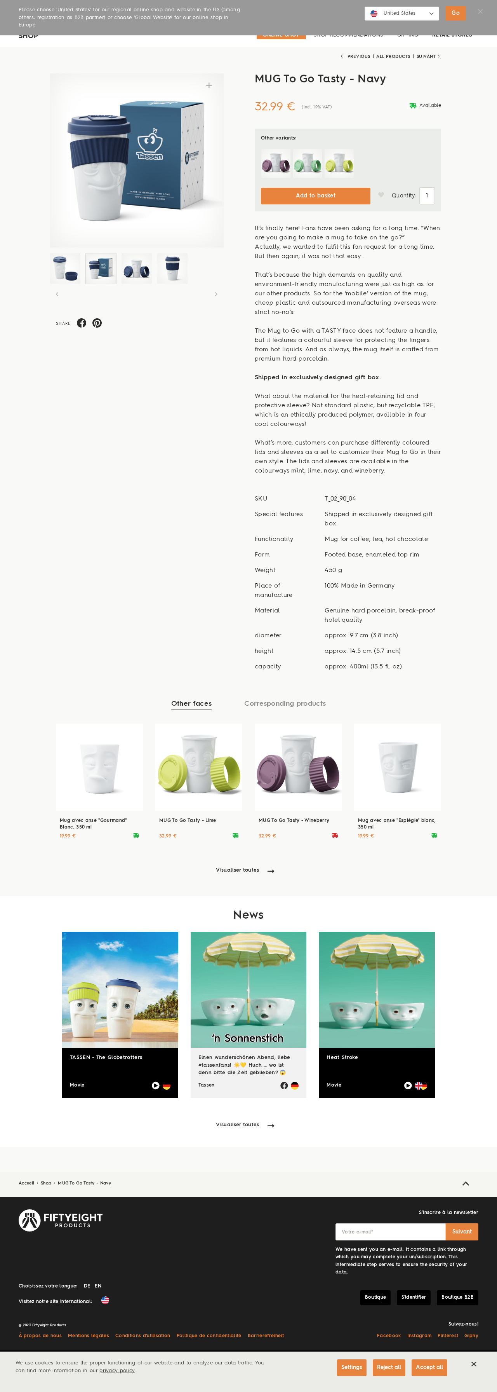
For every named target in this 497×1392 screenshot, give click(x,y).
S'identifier (413, 1297)
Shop (47, 1183)
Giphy (471, 1336)
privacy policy (117, 1370)
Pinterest (448, 1336)
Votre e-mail (357, 1232)
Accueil (27, 1183)
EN (98, 1286)
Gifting (407, 35)
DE (87, 1286)
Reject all (389, 1367)
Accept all (429, 1367)
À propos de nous (40, 1336)
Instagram (419, 1336)
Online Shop (281, 35)
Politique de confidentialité (209, 1336)
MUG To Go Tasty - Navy (84, 1183)
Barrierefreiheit (266, 1336)
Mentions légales (88, 1336)
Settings (351, 1367)
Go (456, 13)
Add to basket (315, 196)
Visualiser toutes (237, 870)
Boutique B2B (457, 1297)
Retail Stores (452, 35)
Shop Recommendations (348, 35)
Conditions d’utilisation (142, 1336)
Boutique (375, 1297)
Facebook (389, 1336)
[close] (473, 1364)
